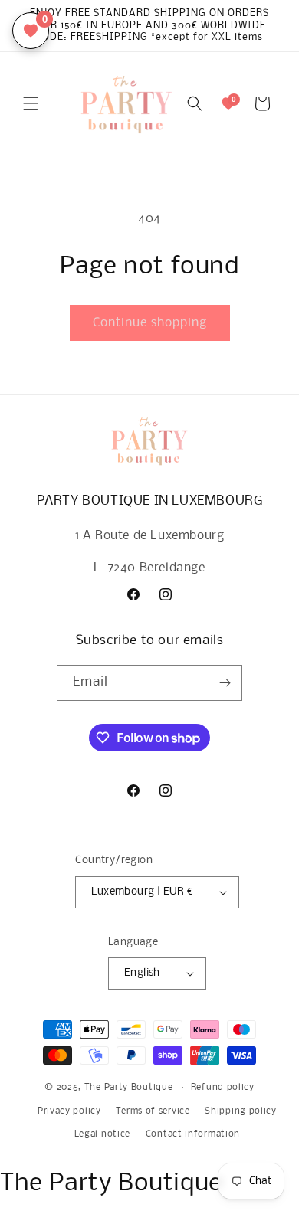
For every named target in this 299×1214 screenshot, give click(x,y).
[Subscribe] (225, 683)
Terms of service (152, 1111)
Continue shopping (150, 322)
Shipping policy (241, 1111)
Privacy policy (69, 1111)
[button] (31, 103)
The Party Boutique (128, 1087)
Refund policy (223, 1087)
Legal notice (102, 1134)
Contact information (193, 1134)
